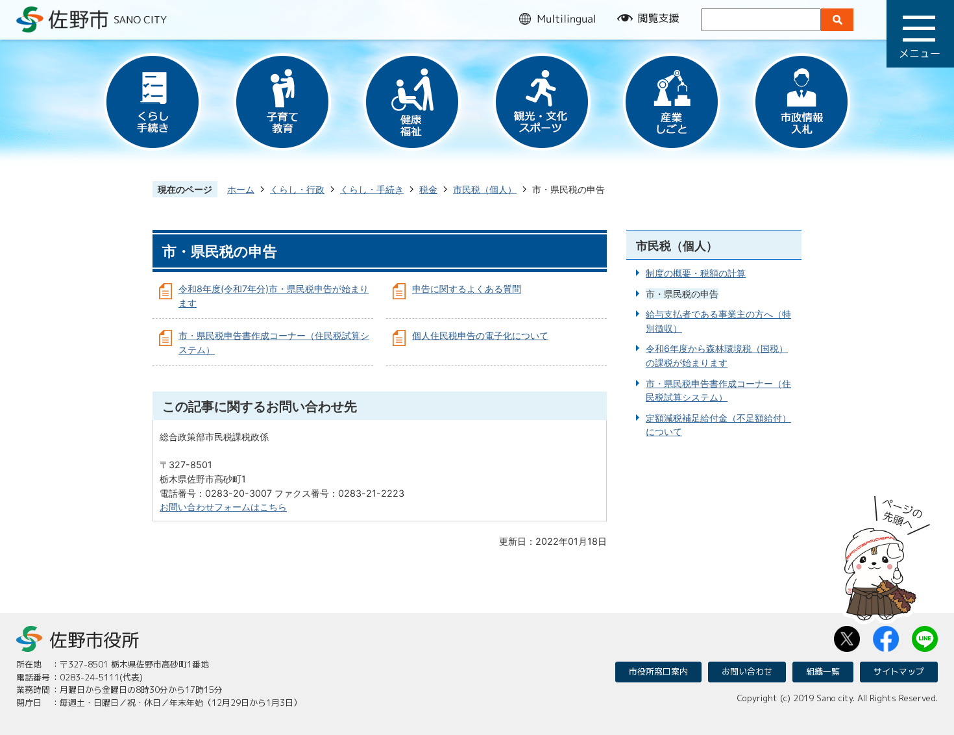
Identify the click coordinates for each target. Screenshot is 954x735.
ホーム (240, 189)
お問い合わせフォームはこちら (223, 506)
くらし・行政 (297, 189)
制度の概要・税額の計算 (696, 273)
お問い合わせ (747, 671)
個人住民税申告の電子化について (480, 335)
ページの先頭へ (887, 554)
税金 (428, 189)
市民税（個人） (485, 189)
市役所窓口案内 (658, 671)
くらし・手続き (372, 189)
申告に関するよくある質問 (466, 288)
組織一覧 (823, 671)
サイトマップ (899, 671)
